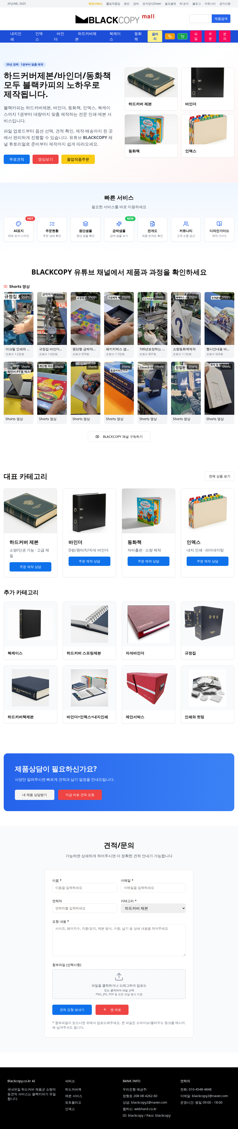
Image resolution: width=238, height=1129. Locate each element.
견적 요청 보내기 (72, 1009)
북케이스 (115, 36)
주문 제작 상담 (30, 566)
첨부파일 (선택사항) (66, 964)
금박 (136, 4)
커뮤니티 (210, 4)
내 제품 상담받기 (34, 794)
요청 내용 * (60, 921)
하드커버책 (73, 1089)
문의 (224, 36)
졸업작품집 (113, 4)
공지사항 (225, 4)
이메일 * (127, 880)
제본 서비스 (73, 1096)
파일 (196, 36)
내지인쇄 (15, 36)
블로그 (196, 4)
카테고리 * (129, 901)
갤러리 (155, 36)
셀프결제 (170, 4)
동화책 (138, 36)
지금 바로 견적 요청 (80, 794)
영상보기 (45, 159)
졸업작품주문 (78, 159)
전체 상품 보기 (219, 476)
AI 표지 (184, 4)
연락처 (57, 901)
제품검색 (221, 18)
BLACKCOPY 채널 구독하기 (123, 436)
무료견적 (16, 159)
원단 (126, 4)
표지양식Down (151, 4)
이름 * (57, 880)
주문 (210, 36)
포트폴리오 (73, 1102)
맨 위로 (115, 1009)
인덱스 (39, 36)
